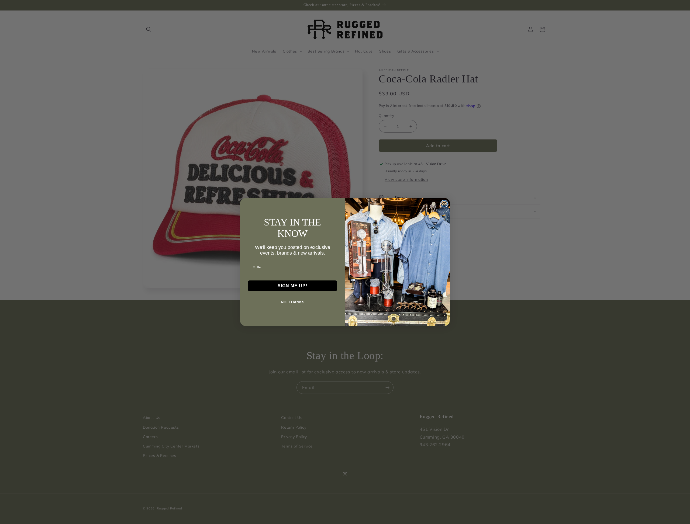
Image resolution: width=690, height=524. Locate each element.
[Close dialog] (444, 203)
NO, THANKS (292, 302)
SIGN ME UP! (292, 285)
